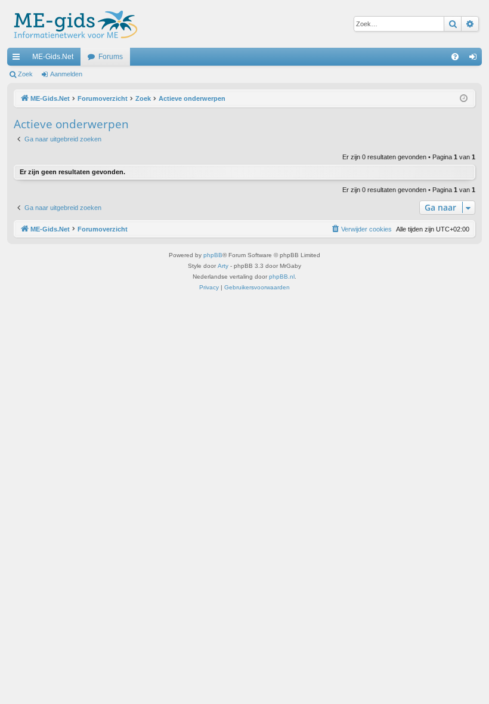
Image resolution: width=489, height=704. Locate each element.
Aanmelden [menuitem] (475, 59)
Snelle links (18, 59)
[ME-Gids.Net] (72, 24)
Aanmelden (66, 74)
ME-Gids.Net (52, 57)
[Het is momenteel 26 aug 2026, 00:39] (464, 99)
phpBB (212, 255)
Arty (223, 266)
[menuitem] (455, 57)
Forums (110, 57)
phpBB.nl (282, 276)
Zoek (25, 74)
